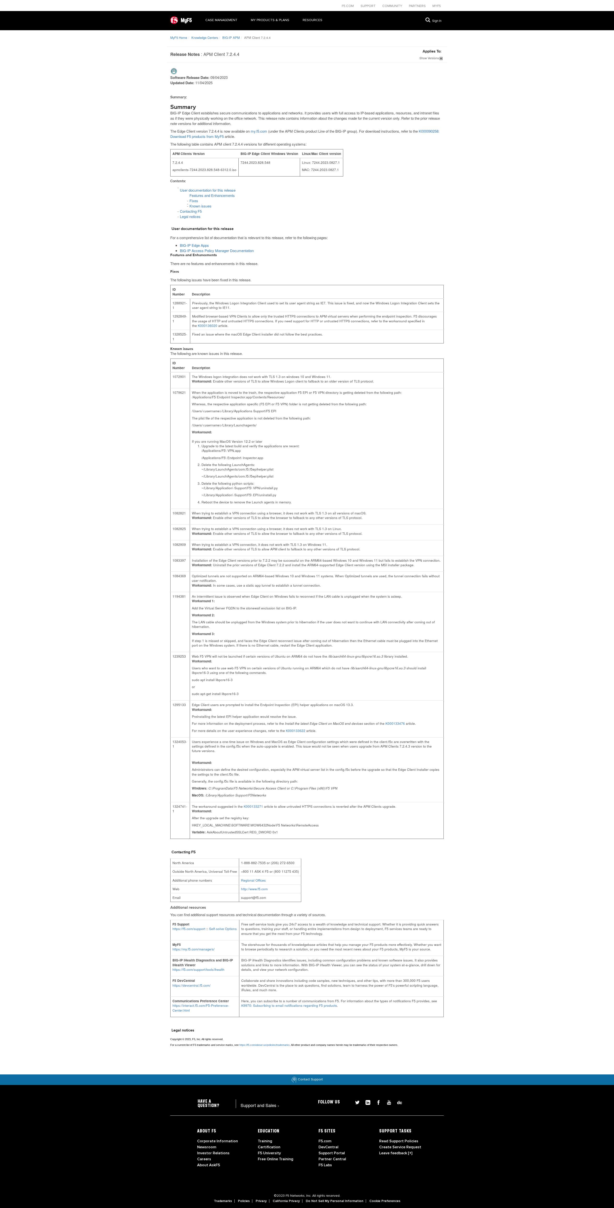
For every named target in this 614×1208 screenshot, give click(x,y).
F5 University (269, 1153)
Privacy (261, 1201)
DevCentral (328, 1147)
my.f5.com (259, 131)
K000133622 (295, 730)
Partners (418, 6)
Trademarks (223, 1201)
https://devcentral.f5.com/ (191, 985)
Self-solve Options (223, 928)
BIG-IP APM (231, 37)
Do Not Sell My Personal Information (334, 1201)
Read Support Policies (398, 1141)
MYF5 (436, 6)
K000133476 (395, 723)
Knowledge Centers (204, 37)
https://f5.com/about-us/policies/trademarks (264, 1044)
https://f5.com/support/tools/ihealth (198, 969)
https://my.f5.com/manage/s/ (193, 949)
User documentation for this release (208, 190)
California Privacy (286, 1201)
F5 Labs (325, 1165)
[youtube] (387, 1101)
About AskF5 (208, 1165)
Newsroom (206, 1147)
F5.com (348, 6)
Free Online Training (275, 1159)
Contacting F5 (191, 211)
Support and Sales (260, 1105)
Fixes (193, 200)
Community (392, 6)
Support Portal (332, 1153)
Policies (244, 1201)
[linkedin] (366, 1101)
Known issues (200, 205)
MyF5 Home (178, 37)
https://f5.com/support (188, 928)
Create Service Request (400, 1147)
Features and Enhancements (212, 195)
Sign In (437, 21)
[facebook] (376, 1101)
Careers (204, 1159)
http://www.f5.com (254, 889)
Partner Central (332, 1159)
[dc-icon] (397, 1101)
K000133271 (253, 806)
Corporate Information (217, 1141)
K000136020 (207, 325)
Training (265, 1141)
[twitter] (355, 1101)
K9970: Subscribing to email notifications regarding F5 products (289, 1005)
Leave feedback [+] (395, 1153)
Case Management (221, 20)
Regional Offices (253, 880)
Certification (269, 1147)
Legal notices (190, 216)
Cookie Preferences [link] (384, 1201)
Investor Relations (213, 1153)
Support (368, 6)
